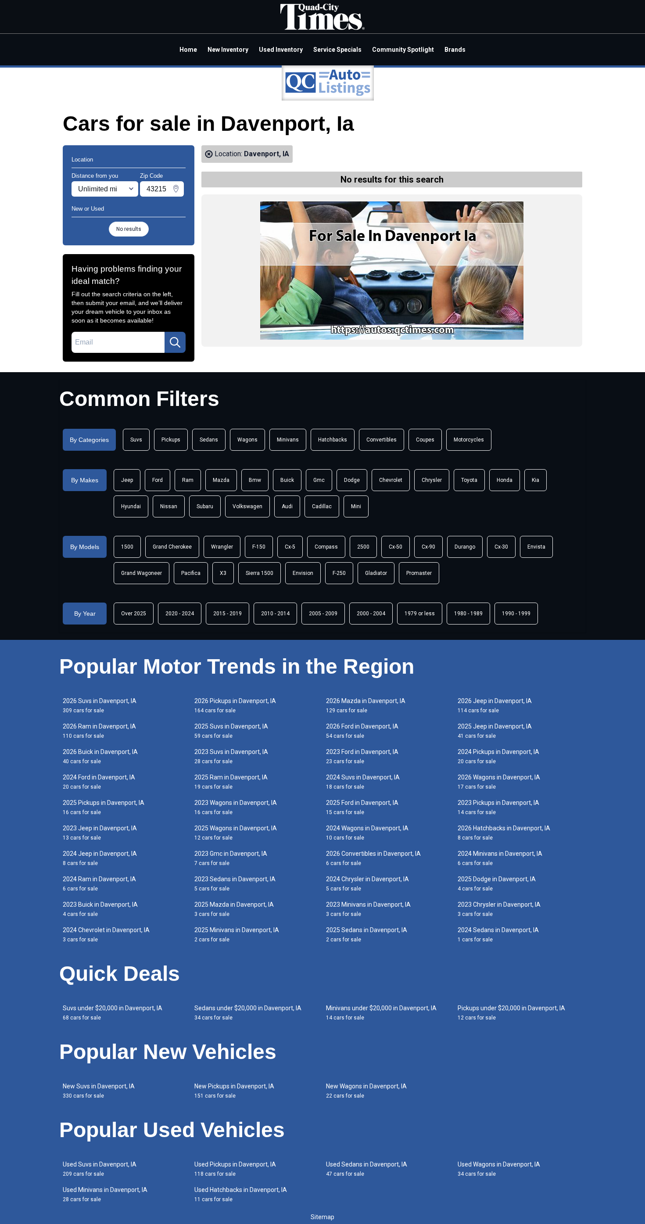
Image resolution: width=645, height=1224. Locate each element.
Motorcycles (469, 440)
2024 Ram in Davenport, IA (99, 884)
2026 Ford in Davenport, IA (362, 731)
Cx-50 (395, 547)
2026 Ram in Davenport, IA (99, 731)
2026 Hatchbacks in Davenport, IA (504, 833)
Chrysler (432, 480)
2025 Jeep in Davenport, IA (495, 731)
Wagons (247, 440)
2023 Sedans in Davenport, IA (235, 884)
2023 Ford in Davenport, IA (362, 756)
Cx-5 (290, 547)
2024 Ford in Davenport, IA (99, 782)
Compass (326, 547)
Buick (287, 480)
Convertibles (381, 440)
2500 (363, 547)
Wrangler (222, 547)
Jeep (127, 480)
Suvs (136, 440)
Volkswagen (247, 506)
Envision (303, 573)
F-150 (258, 547)
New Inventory (228, 49)
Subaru (205, 506)
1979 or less (420, 613)
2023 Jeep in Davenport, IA (100, 833)
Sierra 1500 (259, 573)
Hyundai (131, 506)
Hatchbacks (332, 440)
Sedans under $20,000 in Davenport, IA (247, 1013)
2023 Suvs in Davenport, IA (231, 756)
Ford (157, 480)
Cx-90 (428, 547)
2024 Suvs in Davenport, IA (363, 782)
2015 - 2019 (227, 613)
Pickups (170, 440)
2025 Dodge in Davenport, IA (497, 884)
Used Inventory (281, 49)
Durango (465, 547)
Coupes (425, 440)
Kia (535, 480)
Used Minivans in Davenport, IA (105, 1194)
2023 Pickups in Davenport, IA (498, 807)
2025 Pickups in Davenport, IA (103, 807)
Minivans (288, 440)
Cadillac (322, 506)
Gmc (319, 480)
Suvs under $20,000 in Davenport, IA (112, 1013)
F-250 (339, 573)
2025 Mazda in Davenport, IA (234, 909)
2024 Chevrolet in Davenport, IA (106, 934)
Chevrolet (390, 480)
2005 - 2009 (323, 613)
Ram (188, 480)
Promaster (419, 573)
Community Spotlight (403, 49)
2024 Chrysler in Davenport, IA (367, 884)
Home (188, 49)
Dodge (352, 480)
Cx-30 (501, 547)
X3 (223, 573)
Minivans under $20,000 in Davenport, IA (381, 1013)
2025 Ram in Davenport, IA (231, 782)
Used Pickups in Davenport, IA (235, 1169)
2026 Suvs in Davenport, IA (99, 705)
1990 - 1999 (516, 613)
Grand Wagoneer (141, 573)
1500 (127, 547)
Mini (356, 506)
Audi (287, 506)
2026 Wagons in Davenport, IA (499, 782)
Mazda (221, 480)
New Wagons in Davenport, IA (366, 1091)
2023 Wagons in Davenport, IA (235, 807)
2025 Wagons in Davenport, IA (235, 833)
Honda (504, 480)
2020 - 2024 (179, 613)
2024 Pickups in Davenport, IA (498, 756)
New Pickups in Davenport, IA (234, 1091)
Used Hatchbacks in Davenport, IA (240, 1194)
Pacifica (191, 573)
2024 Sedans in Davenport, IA (498, 934)
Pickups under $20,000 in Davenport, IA (511, 1013)
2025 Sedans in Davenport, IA (366, 934)
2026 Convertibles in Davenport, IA (373, 858)
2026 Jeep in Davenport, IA (495, 705)
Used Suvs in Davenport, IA (99, 1169)
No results (128, 229)
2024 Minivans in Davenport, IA (500, 858)
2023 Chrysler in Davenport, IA (499, 909)
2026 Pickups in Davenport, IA (235, 705)
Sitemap (322, 1216)
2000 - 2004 (371, 613)
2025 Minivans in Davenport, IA (236, 934)
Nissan (168, 506)
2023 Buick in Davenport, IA (100, 909)
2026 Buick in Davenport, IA (100, 756)
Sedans (209, 440)
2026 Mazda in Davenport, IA (365, 705)
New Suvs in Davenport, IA (99, 1091)
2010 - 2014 (275, 613)
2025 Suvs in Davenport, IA (231, 731)
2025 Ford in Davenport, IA (362, 807)
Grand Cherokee (172, 547)
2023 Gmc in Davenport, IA (230, 858)
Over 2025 (133, 613)
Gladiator (376, 573)
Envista (536, 547)
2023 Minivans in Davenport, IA (368, 909)
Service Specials (337, 49)
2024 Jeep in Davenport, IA (100, 858)
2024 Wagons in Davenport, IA (367, 833)
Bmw (255, 480)
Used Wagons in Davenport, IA (499, 1169)
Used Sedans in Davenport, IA (366, 1169)
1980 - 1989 (468, 613)
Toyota (469, 480)
